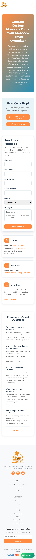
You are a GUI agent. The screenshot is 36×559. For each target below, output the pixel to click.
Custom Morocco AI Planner (18, 485)
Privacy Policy (18, 520)
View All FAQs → (18, 431)
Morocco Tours (18, 488)
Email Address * (10, 179)
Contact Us (18, 514)
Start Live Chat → (11, 300)
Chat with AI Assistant (19, 117)
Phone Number (10, 189)
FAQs (18, 517)
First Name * (8, 160)
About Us (18, 501)
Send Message (18, 226)
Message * (8, 208)
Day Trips (18, 491)
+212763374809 (19, 245)
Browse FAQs (19, 124)
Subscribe (18, 541)
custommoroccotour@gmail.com (17, 273)
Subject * (7, 198)
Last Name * (8, 169)
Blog (18, 504)
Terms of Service (18, 523)
